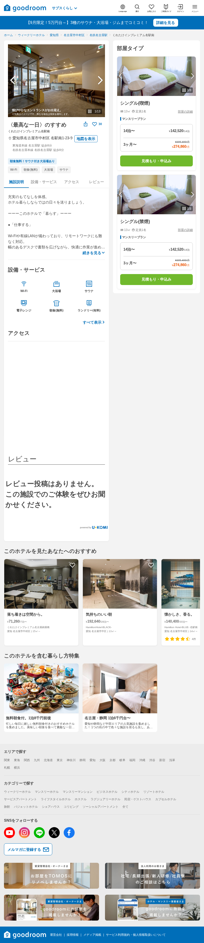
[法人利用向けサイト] (152, 876)
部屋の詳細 (185, 111)
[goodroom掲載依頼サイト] (51, 908)
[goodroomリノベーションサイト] (51, 876)
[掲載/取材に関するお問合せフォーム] (152, 908)
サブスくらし (62, 8)
